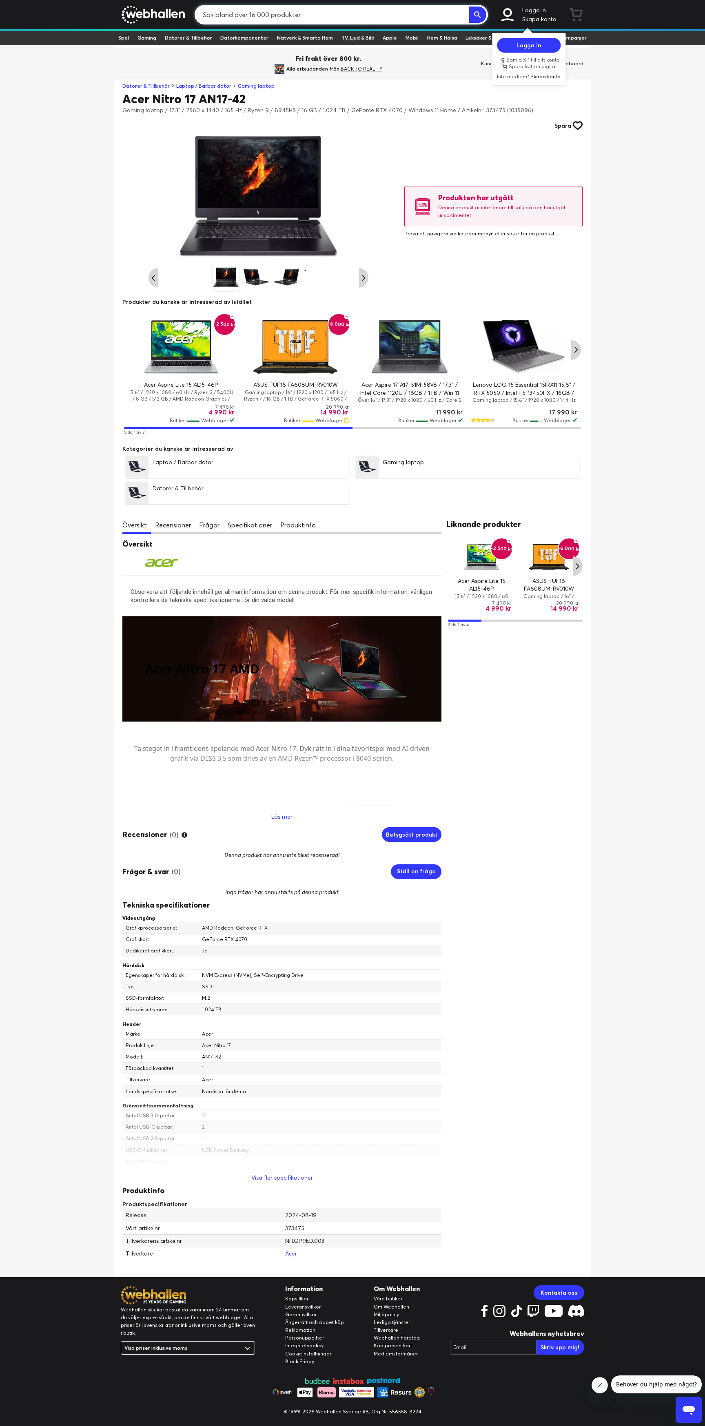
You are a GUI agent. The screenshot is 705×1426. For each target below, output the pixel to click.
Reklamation (300, 1330)
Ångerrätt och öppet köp (314, 1322)
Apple (390, 38)
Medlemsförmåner (396, 1354)
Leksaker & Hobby (487, 38)
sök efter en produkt (530, 233)
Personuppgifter (304, 1338)
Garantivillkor (301, 1314)
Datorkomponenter (244, 38)
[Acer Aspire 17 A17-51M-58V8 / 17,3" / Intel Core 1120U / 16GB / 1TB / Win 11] (410, 347)
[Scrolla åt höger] (363, 278)
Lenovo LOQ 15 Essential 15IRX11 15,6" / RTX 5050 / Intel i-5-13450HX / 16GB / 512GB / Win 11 (524, 392)
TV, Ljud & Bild (358, 38)
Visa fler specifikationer (282, 1177)
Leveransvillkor (303, 1307)
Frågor (209, 525)
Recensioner (173, 525)
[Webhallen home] (152, 15)
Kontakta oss (559, 1292)
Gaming (146, 38)
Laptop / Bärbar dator (203, 86)
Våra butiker (388, 1298)
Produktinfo (298, 525)
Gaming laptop (256, 86)
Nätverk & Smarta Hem (305, 38)
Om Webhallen (391, 1307)
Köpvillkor (296, 1298)
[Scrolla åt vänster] (153, 278)
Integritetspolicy (304, 1345)
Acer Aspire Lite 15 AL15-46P (181, 384)
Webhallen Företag (397, 1338)
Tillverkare (386, 1330)
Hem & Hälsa (442, 38)
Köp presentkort (393, 1345)
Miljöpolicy (386, 1314)
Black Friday (299, 1361)
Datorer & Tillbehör (188, 38)
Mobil (412, 38)
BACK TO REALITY (361, 69)
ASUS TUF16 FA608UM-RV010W (295, 384)
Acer (291, 1253)
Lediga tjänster (392, 1322)
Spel (123, 38)
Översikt (134, 525)
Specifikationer (250, 525)
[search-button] (477, 15)
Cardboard (570, 63)
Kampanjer (573, 38)
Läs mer (282, 816)
